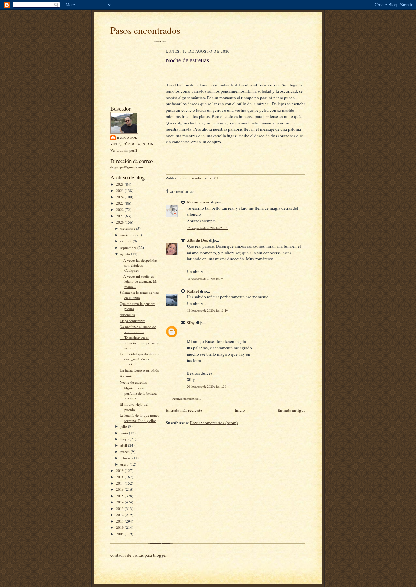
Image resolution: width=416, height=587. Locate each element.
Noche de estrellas (133, 382)
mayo (125, 439)
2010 (120, 527)
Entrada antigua (292, 410)
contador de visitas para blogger (138, 555)
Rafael (193, 291)
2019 (120, 470)
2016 (120, 489)
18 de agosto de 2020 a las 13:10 (207, 310)
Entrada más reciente (184, 410)
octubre (126, 241)
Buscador (127, 137)
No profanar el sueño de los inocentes (138, 329)
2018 (120, 477)
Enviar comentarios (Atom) (214, 422)
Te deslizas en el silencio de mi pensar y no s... (139, 342)
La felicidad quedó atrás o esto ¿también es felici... (139, 358)
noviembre (128, 234)
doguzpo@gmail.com (126, 166)
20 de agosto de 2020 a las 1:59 (206, 387)
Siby (191, 323)
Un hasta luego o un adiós (139, 370)
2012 (120, 514)
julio (124, 426)
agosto (125, 253)
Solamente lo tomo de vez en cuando (139, 295)
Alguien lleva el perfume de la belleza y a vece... (138, 392)
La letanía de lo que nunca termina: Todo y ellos (139, 418)
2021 (120, 216)
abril (124, 445)
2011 (120, 521)
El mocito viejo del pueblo (134, 407)
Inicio (240, 410)
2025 (120, 190)
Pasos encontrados (145, 30)
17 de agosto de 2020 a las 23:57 (207, 228)
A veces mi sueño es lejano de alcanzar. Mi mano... (138, 281)
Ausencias (127, 314)
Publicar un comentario (186, 399)
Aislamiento (128, 375)
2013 (120, 508)
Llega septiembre (132, 320)
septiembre (128, 247)
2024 (120, 196)
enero (125, 464)
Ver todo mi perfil (123, 150)
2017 (120, 483)
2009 (120, 533)
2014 (120, 502)
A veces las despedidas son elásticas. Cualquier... (138, 265)
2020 (120, 222)
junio (124, 432)
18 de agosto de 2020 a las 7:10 (206, 279)
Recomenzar (198, 202)
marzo (125, 451)
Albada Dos (197, 240)
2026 (120, 184)
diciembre (128, 228)
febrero (126, 457)
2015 (120, 495)
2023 (120, 203)
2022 (120, 209)
